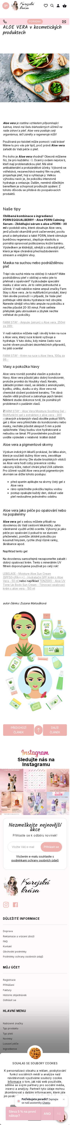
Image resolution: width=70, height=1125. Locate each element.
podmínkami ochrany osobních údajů (35, 860)
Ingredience (10, 1048)
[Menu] (5, 5)
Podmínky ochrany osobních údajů (23, 956)
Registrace (9, 979)
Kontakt (7, 946)
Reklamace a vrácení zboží (18, 936)
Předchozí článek (18, 730)
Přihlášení (8, 984)
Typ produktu (10, 1028)
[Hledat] (52, 5)
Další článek (55, 730)
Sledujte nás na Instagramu (36, 762)
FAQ (5, 941)
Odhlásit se (9, 1000)
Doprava (8, 931)
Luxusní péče (10, 1043)
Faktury (7, 990)
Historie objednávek (15, 995)
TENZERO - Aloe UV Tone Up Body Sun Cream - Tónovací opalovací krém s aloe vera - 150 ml (34, 584)
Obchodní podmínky (14, 951)
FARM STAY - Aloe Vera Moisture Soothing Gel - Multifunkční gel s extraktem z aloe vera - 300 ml (34, 414)
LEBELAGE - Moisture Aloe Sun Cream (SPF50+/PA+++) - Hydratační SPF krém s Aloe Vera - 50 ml (33, 577)
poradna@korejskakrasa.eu (64, 21)
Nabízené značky (13, 1023)
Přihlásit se (51, 846)
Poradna (35, 21)
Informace (14, 1081)
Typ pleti (8, 1033)
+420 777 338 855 (5, 21)
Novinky (7, 1038)
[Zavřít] (63, 1099)
